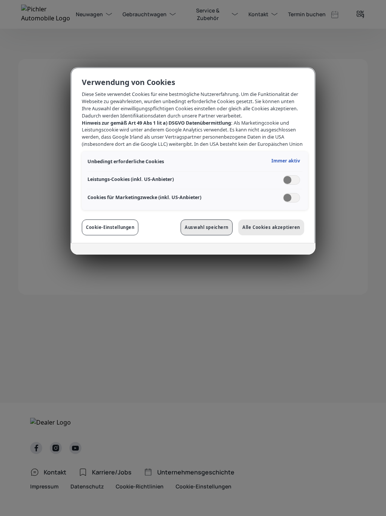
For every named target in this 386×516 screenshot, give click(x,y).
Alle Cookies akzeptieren (271, 227)
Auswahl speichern (206, 227)
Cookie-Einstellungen (110, 227)
